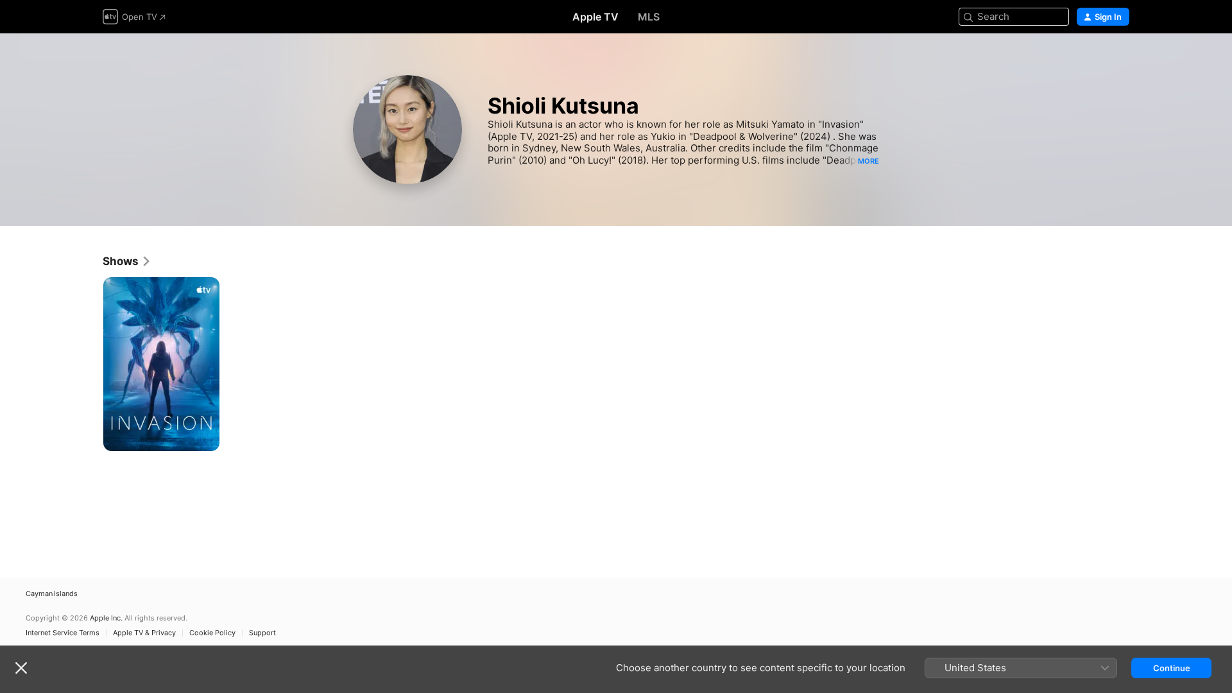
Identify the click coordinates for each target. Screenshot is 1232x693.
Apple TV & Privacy (144, 633)
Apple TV (595, 16)
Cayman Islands (52, 593)
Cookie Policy (212, 633)
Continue (1171, 668)
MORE (868, 161)
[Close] (21, 668)
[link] (127, 261)
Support (262, 633)
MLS (649, 16)
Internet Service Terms (62, 633)
